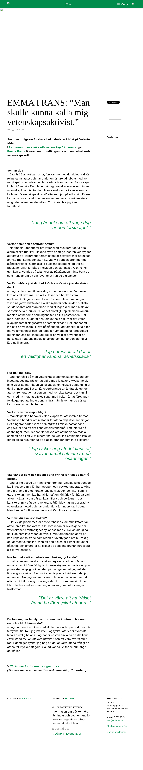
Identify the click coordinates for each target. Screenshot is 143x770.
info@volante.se (115, 720)
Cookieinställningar (116, 732)
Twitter (69, 699)
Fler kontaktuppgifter (117, 726)
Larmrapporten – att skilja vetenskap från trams (42, 147)
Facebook (25, 699)
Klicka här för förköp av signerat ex (35, 666)
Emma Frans (16, 151)
